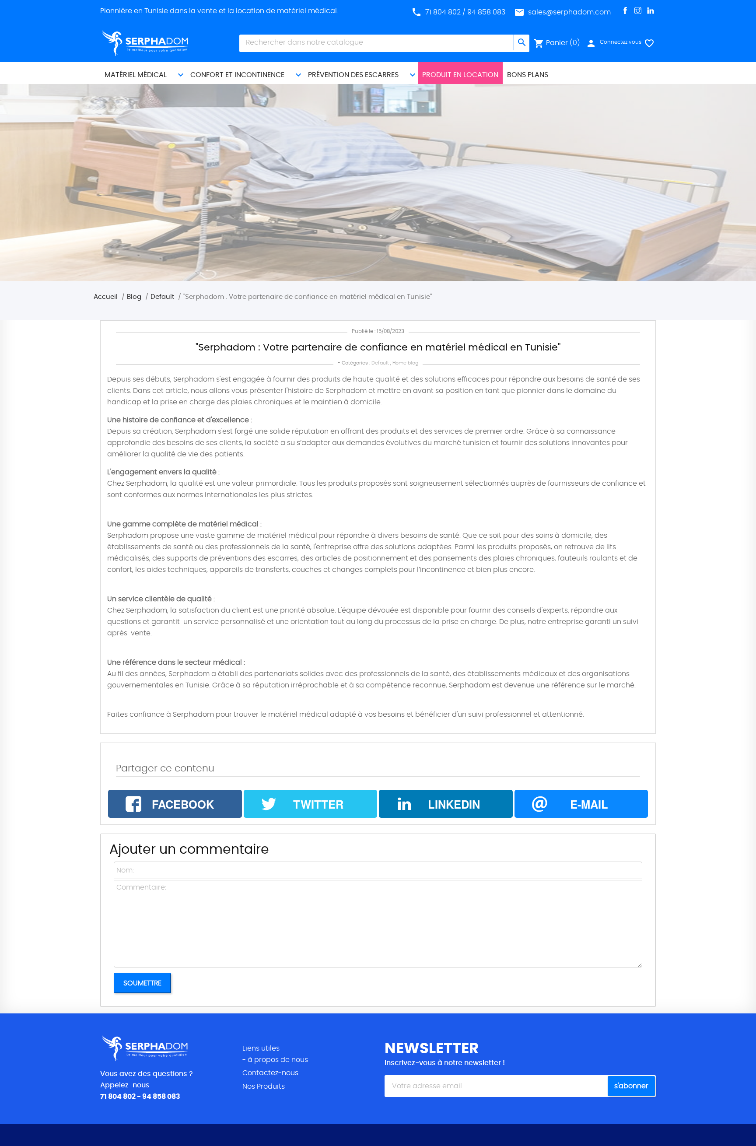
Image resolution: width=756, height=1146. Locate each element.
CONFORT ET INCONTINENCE (237, 74)
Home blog (405, 363)
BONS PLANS (527, 74)
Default (380, 363)
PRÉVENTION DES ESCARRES (353, 74)
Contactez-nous (270, 1072)
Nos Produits (263, 1086)
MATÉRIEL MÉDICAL (136, 74)
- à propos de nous (275, 1059)
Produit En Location (460, 74)
